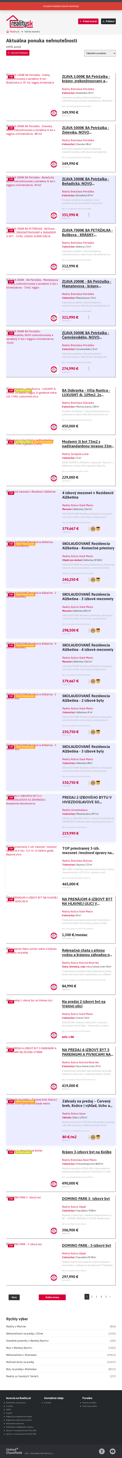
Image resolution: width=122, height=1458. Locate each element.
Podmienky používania (16, 1403)
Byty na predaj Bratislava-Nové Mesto (77, 1177)
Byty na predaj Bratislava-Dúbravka (77, 420)
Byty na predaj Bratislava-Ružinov (76, 878)
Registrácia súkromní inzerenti (19, 1420)
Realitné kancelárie (67, 3)
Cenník (9, 1413)
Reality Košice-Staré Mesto (77, 505)
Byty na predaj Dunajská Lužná (75, 471)
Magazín (84, 3)
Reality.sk (14, 31)
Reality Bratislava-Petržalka (78, 89)
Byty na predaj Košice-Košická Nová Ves (78, 1079)
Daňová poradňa (89, 1406)
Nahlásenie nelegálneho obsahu (19, 1427)
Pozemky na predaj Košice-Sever (75, 1131)
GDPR (8, 1410)
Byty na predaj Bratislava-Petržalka (76, 106)
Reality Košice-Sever (74, 1113)
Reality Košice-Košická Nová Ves (80, 962)
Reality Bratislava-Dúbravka (78, 402)
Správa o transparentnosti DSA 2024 (21, 1430)
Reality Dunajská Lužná (75, 454)
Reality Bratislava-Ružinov (77, 860)
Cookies (9, 1406)
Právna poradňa (89, 1403)
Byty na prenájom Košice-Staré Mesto (77, 929)
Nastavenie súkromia (15, 1423)
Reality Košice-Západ (74, 1206)
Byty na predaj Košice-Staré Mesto (76, 522)
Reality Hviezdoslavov (75, 810)
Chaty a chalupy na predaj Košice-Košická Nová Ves (84, 980)
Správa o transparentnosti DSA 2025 (21, 1434)
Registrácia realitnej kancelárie (19, 1416)
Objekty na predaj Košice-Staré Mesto (78, 573)
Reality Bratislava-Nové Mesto (79, 1159)
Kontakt (47, 1403)
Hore (14, 1297)
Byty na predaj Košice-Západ (74, 1224)
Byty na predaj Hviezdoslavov (74, 827)
